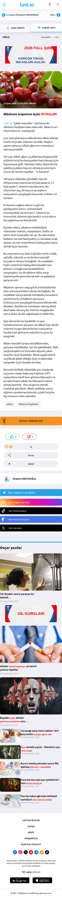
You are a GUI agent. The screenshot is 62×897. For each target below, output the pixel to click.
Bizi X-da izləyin (15, 528)
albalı (10, 404)
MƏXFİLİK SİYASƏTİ (31, 844)
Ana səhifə (45, 37)
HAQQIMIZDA (31, 838)
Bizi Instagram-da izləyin (19, 502)
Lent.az (7, 123)
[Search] (58, 4)
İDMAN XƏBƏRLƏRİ (31, 421)
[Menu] (4, 5)
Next (58, 15)
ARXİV (31, 832)
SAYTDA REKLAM (31, 820)
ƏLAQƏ (31, 826)
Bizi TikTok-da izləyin (18, 511)
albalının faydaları (28, 404)
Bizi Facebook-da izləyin (19, 519)
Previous (3, 15)
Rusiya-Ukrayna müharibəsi (22, 14)
